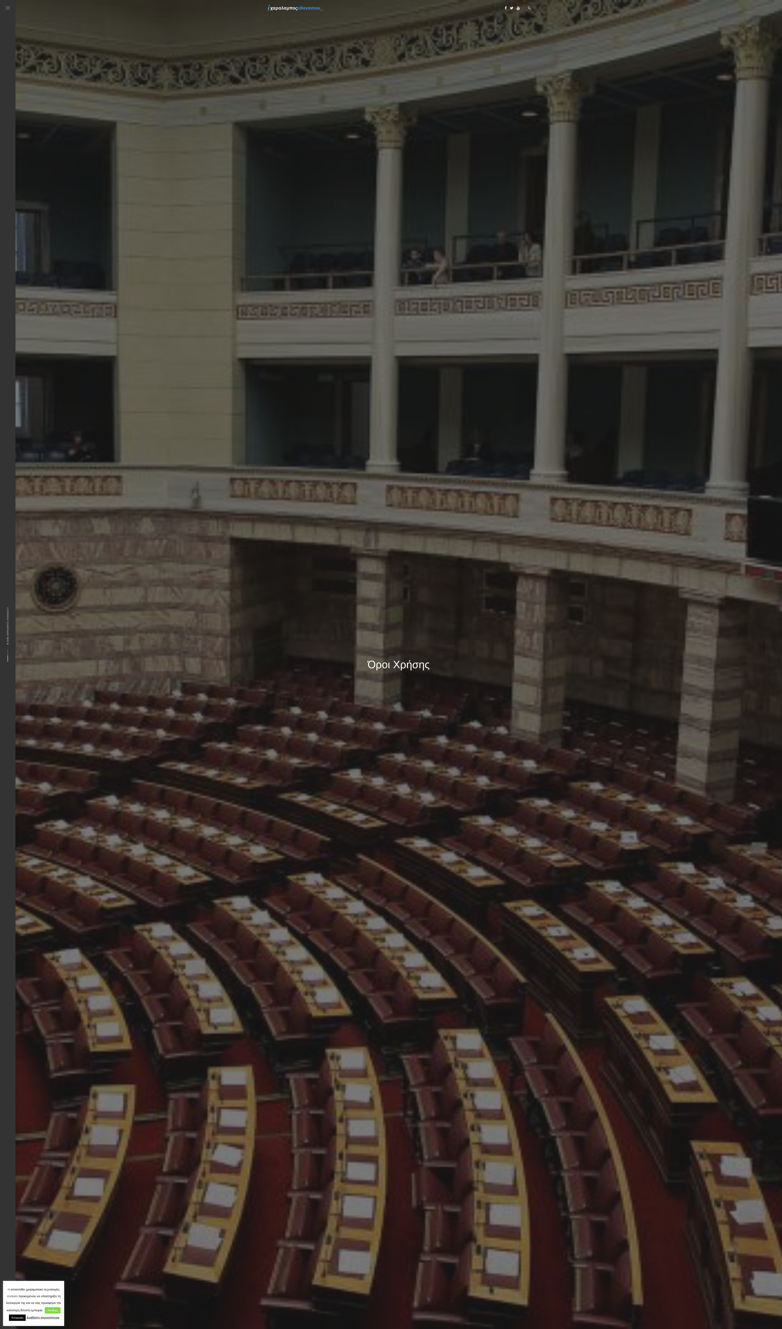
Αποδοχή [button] (52, 1310)
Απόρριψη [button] (17, 1317)
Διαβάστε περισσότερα (42, 1317)
